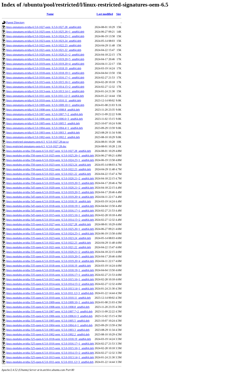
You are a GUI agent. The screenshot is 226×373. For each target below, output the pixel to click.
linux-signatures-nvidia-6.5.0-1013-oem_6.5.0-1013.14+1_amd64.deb (45, 91)
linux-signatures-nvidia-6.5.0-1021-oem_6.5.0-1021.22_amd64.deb (43, 50)
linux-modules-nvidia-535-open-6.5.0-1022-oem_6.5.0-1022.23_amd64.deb (48, 242)
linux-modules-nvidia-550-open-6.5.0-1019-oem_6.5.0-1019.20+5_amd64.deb (50, 183)
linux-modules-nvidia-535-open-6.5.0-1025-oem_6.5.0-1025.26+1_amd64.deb (50, 228)
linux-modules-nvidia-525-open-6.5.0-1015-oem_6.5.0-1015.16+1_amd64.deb (50, 348)
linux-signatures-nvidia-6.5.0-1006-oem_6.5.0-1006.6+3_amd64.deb (44, 118)
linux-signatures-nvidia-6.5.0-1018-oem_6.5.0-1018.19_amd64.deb (43, 68)
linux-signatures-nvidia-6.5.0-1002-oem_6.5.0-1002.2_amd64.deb (43, 137)
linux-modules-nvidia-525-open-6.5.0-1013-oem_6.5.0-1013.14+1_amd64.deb (50, 357)
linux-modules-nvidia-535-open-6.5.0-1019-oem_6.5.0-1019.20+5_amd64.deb (50, 256)
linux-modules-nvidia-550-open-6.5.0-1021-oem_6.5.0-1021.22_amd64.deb (48, 173)
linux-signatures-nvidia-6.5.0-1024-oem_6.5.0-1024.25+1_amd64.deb (45, 36)
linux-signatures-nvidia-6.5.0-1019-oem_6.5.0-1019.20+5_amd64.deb (45, 59)
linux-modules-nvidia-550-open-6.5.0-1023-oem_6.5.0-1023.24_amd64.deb (48, 164)
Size (118, 14)
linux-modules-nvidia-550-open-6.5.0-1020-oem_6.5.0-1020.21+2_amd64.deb (50, 178)
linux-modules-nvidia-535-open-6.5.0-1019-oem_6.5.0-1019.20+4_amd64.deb (50, 261)
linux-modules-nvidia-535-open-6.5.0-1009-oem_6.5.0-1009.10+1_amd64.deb (50, 302)
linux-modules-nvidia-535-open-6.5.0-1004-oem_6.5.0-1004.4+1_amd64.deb (49, 325)
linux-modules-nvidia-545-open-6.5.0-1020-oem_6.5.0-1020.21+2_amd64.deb (50, 187)
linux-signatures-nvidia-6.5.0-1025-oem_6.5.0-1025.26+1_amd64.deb (45, 31)
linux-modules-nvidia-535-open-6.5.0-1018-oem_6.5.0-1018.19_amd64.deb (48, 265)
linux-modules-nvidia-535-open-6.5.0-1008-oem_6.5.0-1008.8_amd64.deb (48, 306)
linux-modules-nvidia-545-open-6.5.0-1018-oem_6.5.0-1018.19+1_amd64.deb (50, 205)
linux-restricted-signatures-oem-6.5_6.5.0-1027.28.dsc (36, 146)
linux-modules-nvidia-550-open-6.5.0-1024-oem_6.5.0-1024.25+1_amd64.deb (50, 160)
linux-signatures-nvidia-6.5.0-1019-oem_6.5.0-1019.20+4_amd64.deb (45, 63)
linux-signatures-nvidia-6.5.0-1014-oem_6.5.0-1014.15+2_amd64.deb (45, 86)
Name (50, 14)
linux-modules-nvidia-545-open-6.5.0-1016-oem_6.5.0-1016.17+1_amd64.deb (50, 210)
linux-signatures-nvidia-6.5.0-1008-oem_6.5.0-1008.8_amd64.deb (43, 109)
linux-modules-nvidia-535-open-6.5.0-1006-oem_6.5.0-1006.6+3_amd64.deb (49, 316)
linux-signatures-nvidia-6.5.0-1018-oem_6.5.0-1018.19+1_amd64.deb (45, 72)
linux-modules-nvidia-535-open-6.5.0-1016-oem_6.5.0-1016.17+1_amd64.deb (50, 274)
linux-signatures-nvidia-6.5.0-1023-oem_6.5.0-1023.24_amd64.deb (43, 40)
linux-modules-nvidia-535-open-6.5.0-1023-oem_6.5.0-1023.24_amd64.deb (48, 238)
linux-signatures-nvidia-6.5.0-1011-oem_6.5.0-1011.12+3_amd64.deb (45, 95)
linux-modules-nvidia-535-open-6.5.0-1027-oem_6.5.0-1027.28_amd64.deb (48, 224)
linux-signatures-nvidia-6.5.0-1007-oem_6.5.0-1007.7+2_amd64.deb (44, 114)
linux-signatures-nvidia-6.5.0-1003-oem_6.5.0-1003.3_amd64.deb (43, 132)
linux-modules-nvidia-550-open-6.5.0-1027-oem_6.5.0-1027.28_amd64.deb (48, 150)
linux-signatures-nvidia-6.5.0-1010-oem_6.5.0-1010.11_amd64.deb (43, 100)
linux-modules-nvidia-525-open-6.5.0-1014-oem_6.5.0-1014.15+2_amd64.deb (50, 352)
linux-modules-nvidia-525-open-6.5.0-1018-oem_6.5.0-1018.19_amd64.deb (48, 339)
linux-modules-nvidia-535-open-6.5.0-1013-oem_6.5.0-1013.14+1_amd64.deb (50, 288)
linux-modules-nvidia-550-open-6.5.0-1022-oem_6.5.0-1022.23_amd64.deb (48, 169)
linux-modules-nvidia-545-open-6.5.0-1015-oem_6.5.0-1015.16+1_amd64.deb (50, 215)
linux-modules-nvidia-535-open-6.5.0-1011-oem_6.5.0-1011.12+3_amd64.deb (50, 293)
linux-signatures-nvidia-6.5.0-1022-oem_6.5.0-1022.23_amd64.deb (43, 45)
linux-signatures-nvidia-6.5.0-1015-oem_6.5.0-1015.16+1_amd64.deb (45, 82)
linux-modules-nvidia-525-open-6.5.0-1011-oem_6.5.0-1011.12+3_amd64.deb (50, 361)
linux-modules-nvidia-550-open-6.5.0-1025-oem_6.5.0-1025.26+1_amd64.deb (50, 155)
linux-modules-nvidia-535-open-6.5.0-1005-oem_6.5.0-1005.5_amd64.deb (48, 320)
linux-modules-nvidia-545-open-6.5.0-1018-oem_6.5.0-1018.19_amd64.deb (48, 201)
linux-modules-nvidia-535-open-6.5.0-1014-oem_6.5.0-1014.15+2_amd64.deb (50, 283)
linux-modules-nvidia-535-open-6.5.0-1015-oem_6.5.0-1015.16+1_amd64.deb (50, 279)
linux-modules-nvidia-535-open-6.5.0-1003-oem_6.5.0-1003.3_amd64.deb (48, 329)
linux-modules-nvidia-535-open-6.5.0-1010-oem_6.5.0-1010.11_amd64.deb (48, 297)
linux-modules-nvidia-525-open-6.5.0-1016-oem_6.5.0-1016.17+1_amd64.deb (50, 343)
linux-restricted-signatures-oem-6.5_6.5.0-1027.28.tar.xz (37, 141)
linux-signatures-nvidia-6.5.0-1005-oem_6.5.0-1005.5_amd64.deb (43, 123)
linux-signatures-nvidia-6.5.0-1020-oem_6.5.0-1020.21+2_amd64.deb (45, 54)
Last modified (105, 14)
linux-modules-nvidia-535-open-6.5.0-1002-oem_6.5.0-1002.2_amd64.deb (48, 334)
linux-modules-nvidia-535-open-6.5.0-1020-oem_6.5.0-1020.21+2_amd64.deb (50, 251)
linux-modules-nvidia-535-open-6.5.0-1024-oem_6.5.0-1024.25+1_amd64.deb (50, 233)
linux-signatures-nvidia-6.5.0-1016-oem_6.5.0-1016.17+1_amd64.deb (45, 77)
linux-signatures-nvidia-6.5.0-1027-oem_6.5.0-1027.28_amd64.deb (43, 27)
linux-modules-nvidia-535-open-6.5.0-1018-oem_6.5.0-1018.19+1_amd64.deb (50, 270)
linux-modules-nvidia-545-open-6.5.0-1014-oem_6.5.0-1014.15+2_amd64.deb (50, 219)
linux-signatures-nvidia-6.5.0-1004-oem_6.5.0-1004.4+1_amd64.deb (44, 128)
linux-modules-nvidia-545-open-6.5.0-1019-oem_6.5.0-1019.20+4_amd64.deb (50, 196)
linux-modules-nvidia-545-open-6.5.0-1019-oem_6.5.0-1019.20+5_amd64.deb (50, 192)
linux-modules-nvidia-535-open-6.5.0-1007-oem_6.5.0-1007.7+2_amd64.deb (49, 311)
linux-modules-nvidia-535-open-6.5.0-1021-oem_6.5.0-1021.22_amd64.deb (48, 247)
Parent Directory (15, 22)
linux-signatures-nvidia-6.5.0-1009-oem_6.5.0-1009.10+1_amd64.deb (45, 105)
